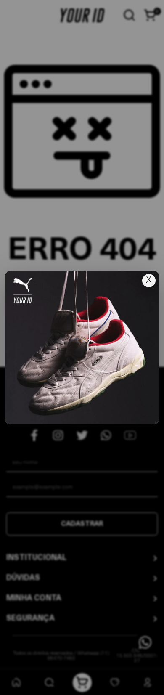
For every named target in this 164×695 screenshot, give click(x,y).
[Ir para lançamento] (82, 347)
